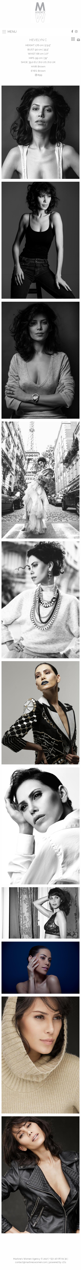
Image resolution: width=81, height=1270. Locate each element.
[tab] (73, 39)
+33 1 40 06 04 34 (58, 1259)
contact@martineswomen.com (31, 1262)
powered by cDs (57, 1262)
